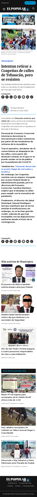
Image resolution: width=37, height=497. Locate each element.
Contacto (18, 486)
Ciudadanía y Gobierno (17, 403)
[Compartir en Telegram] (15, 97)
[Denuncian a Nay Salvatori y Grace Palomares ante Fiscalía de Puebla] (18, 449)
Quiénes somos (12, 483)
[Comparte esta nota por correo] (19, 97)
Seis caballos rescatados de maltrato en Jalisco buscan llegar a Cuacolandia (18, 430)
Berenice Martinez (6, 466)
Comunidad (14, 436)
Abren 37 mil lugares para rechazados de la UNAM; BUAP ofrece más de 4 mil (16, 397)
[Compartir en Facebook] (3, 97)
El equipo (10, 486)
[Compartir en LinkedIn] (27, 97)
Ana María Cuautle (6, 290)
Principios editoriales (25, 483)
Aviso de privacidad (28, 486)
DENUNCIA (31, 3)
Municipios (7, 61)
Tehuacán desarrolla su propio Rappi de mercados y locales (18, 169)
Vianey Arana (5, 436)
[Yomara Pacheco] (5, 109)
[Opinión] (18, 20)
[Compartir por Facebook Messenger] (23, 97)
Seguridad (17, 290)
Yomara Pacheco (17, 108)
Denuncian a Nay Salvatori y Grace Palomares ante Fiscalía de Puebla (17, 461)
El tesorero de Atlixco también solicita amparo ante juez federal (17, 285)
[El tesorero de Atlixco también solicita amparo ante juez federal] (18, 273)
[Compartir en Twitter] (7, 97)
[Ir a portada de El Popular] (18, 9)
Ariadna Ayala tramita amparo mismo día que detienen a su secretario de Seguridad (15, 317)
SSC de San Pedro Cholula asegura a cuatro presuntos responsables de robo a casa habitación (18, 351)
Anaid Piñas (4, 403)
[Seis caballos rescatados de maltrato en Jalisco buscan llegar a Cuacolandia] (18, 416)
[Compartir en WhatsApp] (11, 97)
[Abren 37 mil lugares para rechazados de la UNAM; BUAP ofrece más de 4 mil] (18, 383)
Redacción (4, 357)
